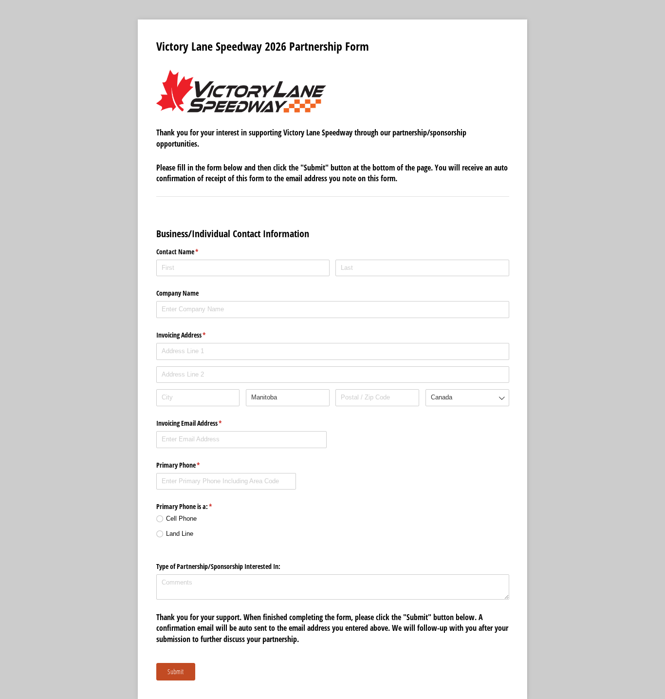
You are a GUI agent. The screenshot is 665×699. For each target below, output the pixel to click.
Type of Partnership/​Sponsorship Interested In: (218, 566)
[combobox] (467, 397)
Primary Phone (189, 465)
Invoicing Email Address (200, 423)
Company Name (177, 293)
